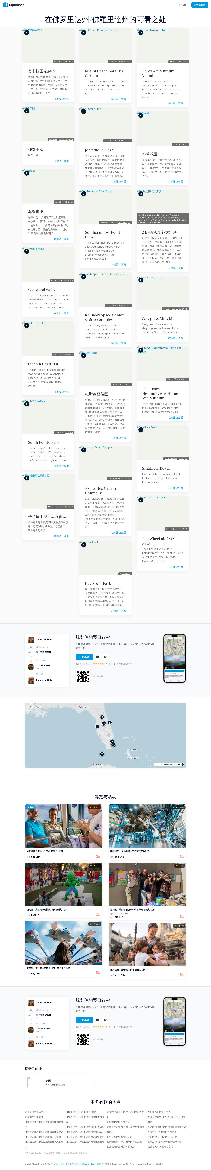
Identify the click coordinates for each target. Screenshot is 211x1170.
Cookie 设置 (96, 1164)
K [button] (109, 722)
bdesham (53, 140)
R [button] (112, 741)
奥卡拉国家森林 (41, 71)
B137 (172, 61)
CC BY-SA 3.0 (67, 354)
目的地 (56, 1164)
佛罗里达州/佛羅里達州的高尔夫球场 (85, 1126)
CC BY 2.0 (68, 280)
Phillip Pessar (56, 280)
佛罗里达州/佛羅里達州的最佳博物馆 (44, 1131)
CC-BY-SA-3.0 (124, 223)
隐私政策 (85, 1164)
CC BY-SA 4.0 (67, 61)
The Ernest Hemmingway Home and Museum (160, 393)
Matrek (170, 379)
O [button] (113, 744)
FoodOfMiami (110, 140)
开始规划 (84, 656)
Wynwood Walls (41, 289)
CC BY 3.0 (69, 202)
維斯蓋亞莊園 (96, 394)
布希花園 (150, 154)
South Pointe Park (43, 442)
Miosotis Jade (54, 507)
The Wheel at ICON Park (158, 540)
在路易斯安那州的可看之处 (121, 1146)
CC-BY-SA (126, 479)
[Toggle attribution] (183, 764)
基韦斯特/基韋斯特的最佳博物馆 (164, 1141)
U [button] (104, 723)
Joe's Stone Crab (99, 150)
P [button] (97, 726)
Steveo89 (170, 529)
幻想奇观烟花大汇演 (159, 232)
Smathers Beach (156, 468)
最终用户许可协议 (73, 1164)
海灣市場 (35, 211)
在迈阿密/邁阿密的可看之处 (162, 1136)
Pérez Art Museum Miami (158, 73)
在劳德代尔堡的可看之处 (160, 1146)
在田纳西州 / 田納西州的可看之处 (124, 1141)
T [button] (102, 753)
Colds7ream (111, 305)
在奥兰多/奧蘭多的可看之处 (162, 1131)
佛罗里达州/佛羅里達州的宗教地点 (84, 1131)
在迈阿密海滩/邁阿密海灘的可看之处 (167, 1126)
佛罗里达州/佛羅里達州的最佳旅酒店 (85, 1141)
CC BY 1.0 (69, 433)
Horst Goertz (168, 309)
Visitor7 (56, 354)
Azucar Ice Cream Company (100, 490)
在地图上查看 (61, 98)
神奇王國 (35, 149)
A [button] (102, 717)
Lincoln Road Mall (43, 364)
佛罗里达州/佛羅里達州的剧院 (81, 1112)
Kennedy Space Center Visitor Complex (104, 317)
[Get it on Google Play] (105, 657)
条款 (62, 1164)
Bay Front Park (98, 583)
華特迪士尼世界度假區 (47, 516)
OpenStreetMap (163, 764)
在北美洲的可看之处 (35, 1112)
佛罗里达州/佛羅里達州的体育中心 (43, 1136)
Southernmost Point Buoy (102, 234)
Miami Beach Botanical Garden (105, 73)
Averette (59, 202)
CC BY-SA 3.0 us (66, 140)
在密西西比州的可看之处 (119, 1136)
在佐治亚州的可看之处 (118, 1122)
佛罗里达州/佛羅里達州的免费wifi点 (84, 1136)
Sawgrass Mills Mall (159, 318)
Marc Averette (171, 459)
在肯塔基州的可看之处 (159, 1112)
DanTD (57, 61)
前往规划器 (199, 5)
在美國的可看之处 (34, 1117)
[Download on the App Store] (97, 657)
